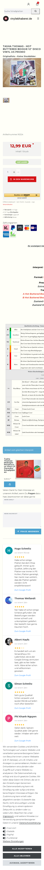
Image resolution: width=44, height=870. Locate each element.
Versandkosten (8, 204)
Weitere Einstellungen (13, 841)
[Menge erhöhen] (14, 172)
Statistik (10, 831)
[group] (28, 469)
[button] (22, 196)
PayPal (10, 835)
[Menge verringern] (18, 172)
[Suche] (35, 11)
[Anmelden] (29, 4)
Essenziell (11, 828)
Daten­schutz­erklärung (29, 823)
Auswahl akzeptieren (22, 863)
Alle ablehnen (22, 856)
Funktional (12, 838)
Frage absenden (29, 531)
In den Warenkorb (23, 179)
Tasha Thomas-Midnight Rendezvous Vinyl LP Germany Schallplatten (9, 465)
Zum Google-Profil (22, 590)
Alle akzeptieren (22, 849)
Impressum (8, 816)
